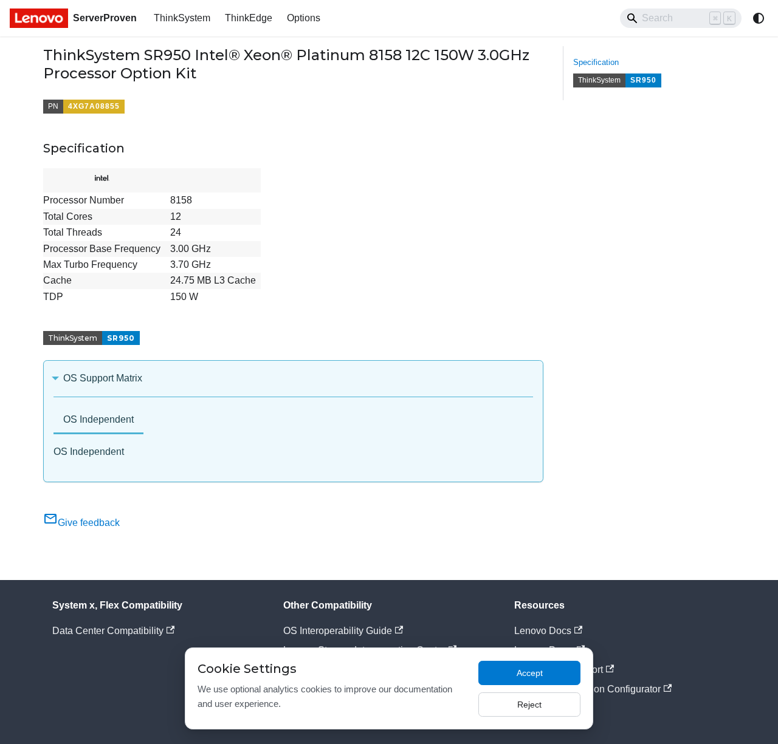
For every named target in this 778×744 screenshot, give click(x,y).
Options (303, 18)
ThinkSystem (182, 18)
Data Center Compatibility (108, 631)
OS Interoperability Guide (337, 631)
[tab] (98, 420)
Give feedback (89, 522)
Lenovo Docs (542, 631)
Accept (530, 673)
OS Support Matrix (102, 378)
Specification (596, 62)
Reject (529, 704)
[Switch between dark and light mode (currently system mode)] (758, 18)
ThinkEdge (248, 18)
